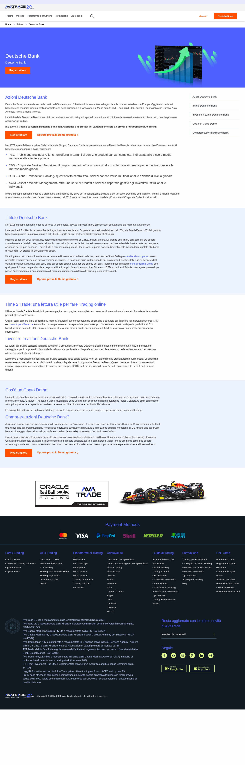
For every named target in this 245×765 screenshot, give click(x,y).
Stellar (110, 579)
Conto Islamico (160, 583)
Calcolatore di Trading (164, 587)
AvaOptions (79, 567)
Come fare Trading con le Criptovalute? (127, 563)
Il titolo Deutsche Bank (204, 105)
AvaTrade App (80, 563)
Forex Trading (14, 553)
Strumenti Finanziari (163, 559)
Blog (184, 583)
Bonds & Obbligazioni (51, 563)
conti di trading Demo (141, 263)
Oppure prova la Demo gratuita (56, 134)
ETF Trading (46, 567)
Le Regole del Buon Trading (197, 563)
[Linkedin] (201, 655)
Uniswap (111, 607)
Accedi (203, 16)
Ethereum (112, 583)
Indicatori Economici (193, 571)
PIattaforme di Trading (88, 553)
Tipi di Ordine (189, 575)
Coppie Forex (12, 571)
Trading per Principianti (194, 559)
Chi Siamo (76, 15)
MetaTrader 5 (80, 575)
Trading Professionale (164, 599)
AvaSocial (78, 587)
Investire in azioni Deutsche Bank (210, 114)
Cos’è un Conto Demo (204, 123)
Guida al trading (163, 553)
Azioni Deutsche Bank (204, 96)
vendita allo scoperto (136, 256)
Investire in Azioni (49, 579)
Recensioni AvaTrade (227, 583)
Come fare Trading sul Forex (20, 563)
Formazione (61, 15)
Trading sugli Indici (50, 575)
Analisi (155, 603)
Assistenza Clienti (225, 579)
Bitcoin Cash (113, 571)
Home (8, 24)
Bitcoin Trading (114, 567)
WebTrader (79, 559)
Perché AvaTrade (225, 559)
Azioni (20, 24)
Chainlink (111, 603)
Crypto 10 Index (115, 591)
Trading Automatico (83, 579)
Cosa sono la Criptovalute (120, 559)
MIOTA (110, 611)
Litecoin (111, 575)
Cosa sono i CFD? (49, 559)
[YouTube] (173, 655)
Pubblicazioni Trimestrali (165, 591)
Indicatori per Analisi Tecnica (197, 567)
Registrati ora (225, 16)
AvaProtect (158, 563)
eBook (43, 583)
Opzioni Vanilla (13, 567)
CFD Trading (48, 553)
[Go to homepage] (19, 7)
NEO (109, 587)
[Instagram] (183, 655)
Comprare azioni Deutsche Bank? (210, 132)
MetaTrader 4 (80, 571)
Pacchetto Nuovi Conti (228, 591)
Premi (219, 575)
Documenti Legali (225, 571)
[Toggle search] (92, 16)
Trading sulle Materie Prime (54, 571)
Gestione (221, 567)
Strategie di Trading (192, 579)
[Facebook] (164, 655)
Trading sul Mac (81, 583)
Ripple (110, 595)
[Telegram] (211, 655)
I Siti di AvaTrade (225, 587)
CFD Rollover (159, 575)
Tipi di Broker (159, 595)
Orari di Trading (160, 567)
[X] (192, 655)
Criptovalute (115, 553)
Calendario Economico (164, 579)
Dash (109, 599)
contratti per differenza (21, 324)
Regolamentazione (226, 563)
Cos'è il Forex (12, 559)
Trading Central (160, 571)
